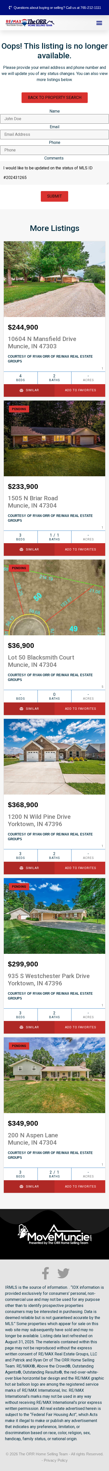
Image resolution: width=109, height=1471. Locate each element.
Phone (54, 143)
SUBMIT (54, 196)
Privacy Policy (56, 1460)
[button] (99, 23)
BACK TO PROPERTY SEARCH (54, 97)
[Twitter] (63, 1273)
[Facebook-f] (45, 1273)
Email (54, 127)
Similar (32, 390)
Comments (54, 158)
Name (54, 111)
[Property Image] (54, 279)
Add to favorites (80, 390)
